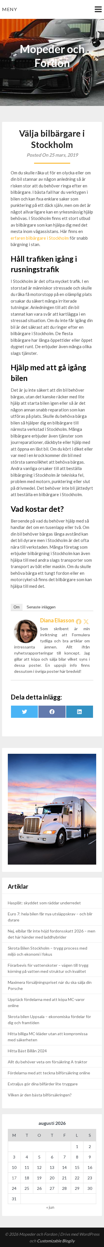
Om (17, 607)
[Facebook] (78, 621)
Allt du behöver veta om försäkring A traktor (47, 1061)
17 (14, 1177)
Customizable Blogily (56, 1240)
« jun (50, 1207)
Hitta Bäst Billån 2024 (27, 1050)
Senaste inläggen (41, 607)
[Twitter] (86, 621)
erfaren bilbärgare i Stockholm (40, 238)
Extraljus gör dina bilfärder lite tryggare (43, 1083)
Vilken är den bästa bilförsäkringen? (40, 1094)
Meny (9, 9)
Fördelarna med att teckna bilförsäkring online (49, 1072)
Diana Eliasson (57, 620)
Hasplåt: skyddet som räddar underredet (44, 902)
